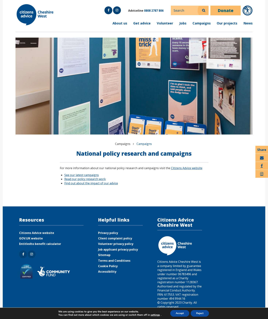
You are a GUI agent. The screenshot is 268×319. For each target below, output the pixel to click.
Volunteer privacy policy (115, 244)
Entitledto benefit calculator (40, 244)
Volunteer (165, 23)
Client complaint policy (115, 238)
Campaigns (202, 23)
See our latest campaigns (81, 175)
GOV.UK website (31, 238)
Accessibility (107, 272)
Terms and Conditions (114, 261)
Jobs (182, 23)
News (248, 23)
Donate (225, 10)
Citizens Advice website (186, 168)
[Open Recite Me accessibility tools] (247, 10)
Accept (180, 313)
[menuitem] (134, 25)
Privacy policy (108, 233)
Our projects (227, 23)
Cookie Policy (108, 266)
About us (119, 23)
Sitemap (104, 255)
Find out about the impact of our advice (91, 183)
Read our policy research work (85, 179)
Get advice (142, 23)
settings (155, 315)
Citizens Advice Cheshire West (35, 15)
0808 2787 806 (154, 11)
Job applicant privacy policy (118, 249)
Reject (199, 313)
